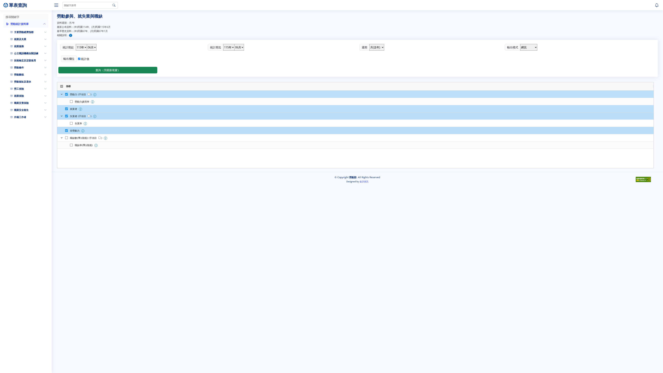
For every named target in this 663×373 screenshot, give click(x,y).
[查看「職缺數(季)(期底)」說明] (105, 138)
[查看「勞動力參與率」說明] (92, 101)
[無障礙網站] (643, 179)
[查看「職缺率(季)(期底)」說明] (96, 145)
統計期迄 (215, 47)
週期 (364, 47)
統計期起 (68, 47)
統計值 (85, 59)
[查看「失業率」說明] (85, 123)
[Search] (114, 5)
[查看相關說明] (70, 35)
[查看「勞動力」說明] (94, 94)
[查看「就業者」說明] (80, 109)
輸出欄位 (68, 59)
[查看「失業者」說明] (94, 116)
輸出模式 (512, 47)
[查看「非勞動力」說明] (82, 130)
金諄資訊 (363, 181)
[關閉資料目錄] (55, 5)
